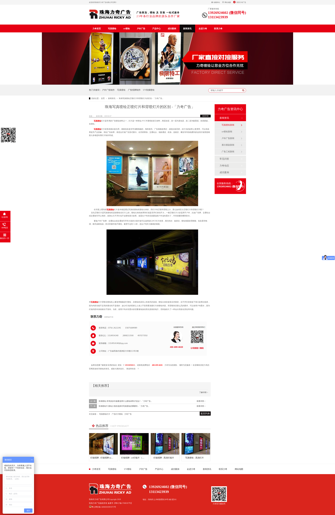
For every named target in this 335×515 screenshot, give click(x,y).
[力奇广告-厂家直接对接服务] (167, 84)
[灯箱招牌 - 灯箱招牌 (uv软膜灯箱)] (103, 444)
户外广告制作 (108, 90)
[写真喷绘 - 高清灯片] (196, 444)
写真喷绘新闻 (228, 125)
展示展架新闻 (228, 145)
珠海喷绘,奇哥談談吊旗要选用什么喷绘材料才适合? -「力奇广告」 (125, 401)
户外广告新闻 (228, 138)
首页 (103, 98)
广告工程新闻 (228, 151)
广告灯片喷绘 (117, 414)
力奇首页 (97, 28)
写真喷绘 (112, 28)
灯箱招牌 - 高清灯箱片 (163, 458)
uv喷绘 (126, 28)
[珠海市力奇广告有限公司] (110, 14)
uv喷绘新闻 (227, 131)
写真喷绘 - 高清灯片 (194, 458)
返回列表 (205, 116)
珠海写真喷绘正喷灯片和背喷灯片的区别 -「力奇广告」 (141, 98)
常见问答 (224, 159)
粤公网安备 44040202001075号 (104, 507)
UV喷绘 (127, 469)
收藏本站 (217, 2)
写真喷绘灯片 (104, 414)
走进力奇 (203, 28)
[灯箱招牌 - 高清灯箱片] (165, 444)
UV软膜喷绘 (149, 90)
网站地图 (228, 2)
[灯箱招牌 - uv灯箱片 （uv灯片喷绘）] (134, 444)
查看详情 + (201, 401)
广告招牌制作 (134, 90)
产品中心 (156, 28)
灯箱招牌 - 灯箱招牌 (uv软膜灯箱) (105, 458)
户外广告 (141, 28)
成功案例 (172, 28)
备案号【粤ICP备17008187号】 (120, 503)
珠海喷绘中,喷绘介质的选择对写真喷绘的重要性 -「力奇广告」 (124, 406)
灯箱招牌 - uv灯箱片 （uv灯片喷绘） (138, 458)
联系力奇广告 (241, 2)
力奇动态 (224, 165)
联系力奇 (218, 28)
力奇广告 (128, 414)
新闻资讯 (187, 28)
